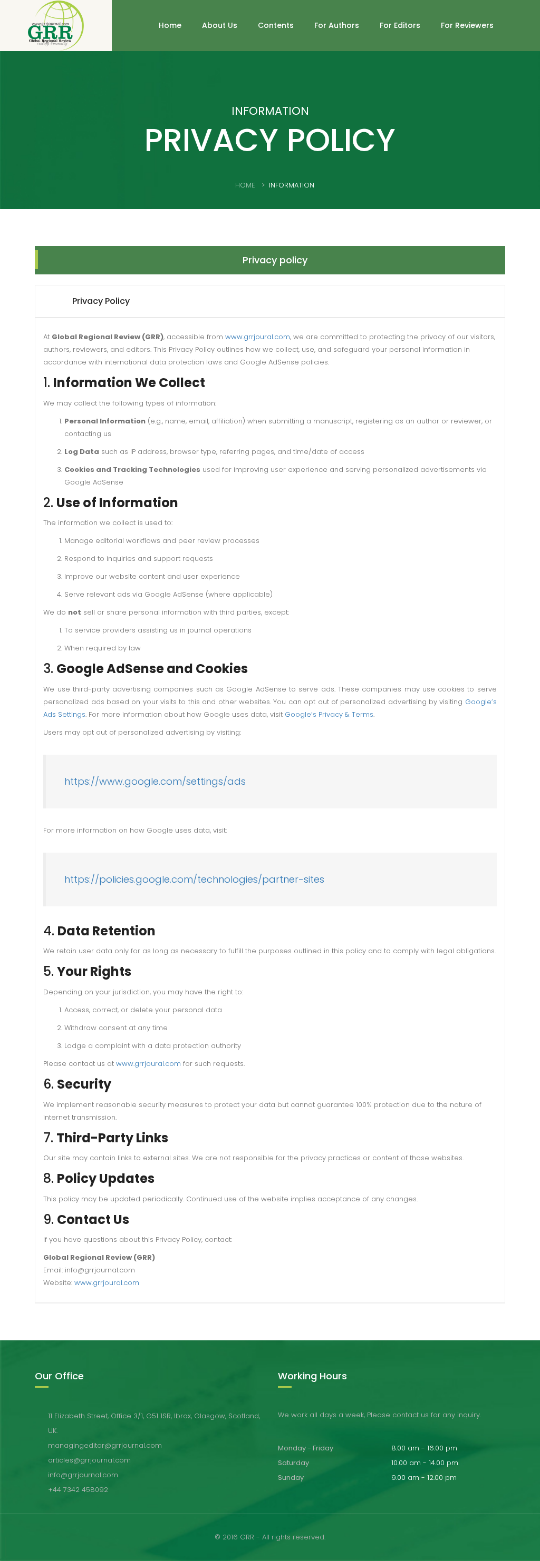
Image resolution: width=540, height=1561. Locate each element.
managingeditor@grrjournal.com (105, 1445)
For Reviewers (467, 25)
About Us (219, 25)
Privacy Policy (101, 301)
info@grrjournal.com (83, 1475)
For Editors (400, 25)
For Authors (336, 25)
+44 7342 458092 (78, 1490)
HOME (245, 185)
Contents (276, 25)
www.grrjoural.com (257, 337)
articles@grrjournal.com (89, 1460)
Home (170, 25)
